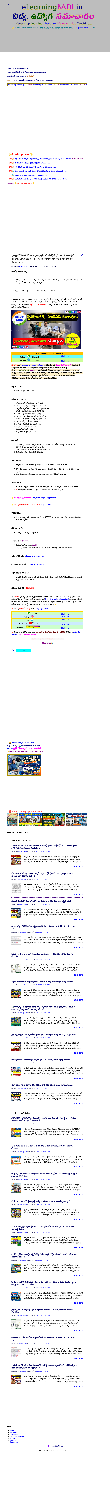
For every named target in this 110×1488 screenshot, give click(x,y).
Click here (65, 356)
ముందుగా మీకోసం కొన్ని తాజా (21, 76)
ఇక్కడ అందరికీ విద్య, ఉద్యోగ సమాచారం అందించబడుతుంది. (26, 72)
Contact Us (14, 1442)
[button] (81, 255)
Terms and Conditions (17, 1436)
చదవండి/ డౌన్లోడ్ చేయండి (36, 564)
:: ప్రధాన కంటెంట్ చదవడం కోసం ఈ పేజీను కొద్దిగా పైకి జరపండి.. (30, 80)
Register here (48, 28)
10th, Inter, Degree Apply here (44, 498)
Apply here (95, 28)
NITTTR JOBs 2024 (23, 651)
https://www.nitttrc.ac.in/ (34, 556)
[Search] (101, 6)
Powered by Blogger (56, 1446)
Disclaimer (13, 1432)
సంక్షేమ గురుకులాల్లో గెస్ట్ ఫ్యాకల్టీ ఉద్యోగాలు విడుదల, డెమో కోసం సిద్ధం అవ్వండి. (41, 1201)
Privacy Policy (14, 1434)
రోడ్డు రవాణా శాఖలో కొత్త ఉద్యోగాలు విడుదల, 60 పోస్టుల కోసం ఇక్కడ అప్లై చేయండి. (42, 981)
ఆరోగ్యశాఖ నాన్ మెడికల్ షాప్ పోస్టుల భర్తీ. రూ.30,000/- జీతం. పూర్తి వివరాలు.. (41, 1060)
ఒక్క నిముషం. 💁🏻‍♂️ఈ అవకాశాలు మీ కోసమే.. (24, 746)
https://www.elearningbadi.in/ (33, 365)
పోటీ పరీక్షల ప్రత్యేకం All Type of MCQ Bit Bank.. (48, 159)
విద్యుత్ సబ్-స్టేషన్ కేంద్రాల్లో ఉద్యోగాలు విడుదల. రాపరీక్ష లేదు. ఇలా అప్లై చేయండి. (41, 901)
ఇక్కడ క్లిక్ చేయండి (42, 608)
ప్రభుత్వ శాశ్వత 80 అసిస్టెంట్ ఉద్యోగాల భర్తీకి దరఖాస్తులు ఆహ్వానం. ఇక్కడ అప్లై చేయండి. (44, 1034)
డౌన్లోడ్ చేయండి (46, 504)
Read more (78, 867)
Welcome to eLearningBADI (17, 68)
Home (12, 1430)
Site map (13, 1438)
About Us (13, 1440)
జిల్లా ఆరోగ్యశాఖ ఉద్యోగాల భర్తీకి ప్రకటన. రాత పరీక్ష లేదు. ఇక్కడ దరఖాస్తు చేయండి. (42, 1085)
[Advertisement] (96, 67)
